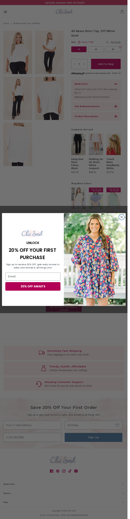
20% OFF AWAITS (32, 286)
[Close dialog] (121, 217)
